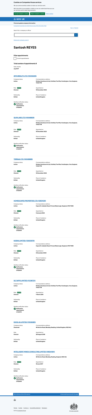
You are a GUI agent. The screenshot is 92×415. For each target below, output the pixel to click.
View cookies (49, 13)
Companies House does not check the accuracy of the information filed (30, 25)
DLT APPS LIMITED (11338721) (24, 281)
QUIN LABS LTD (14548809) (24, 118)
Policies (15, 408)
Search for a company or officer (22, 30)
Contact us (26, 408)
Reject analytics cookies (37, 13)
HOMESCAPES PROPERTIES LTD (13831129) (30, 201)
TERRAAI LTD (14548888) (23, 159)
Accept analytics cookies (21, 13)
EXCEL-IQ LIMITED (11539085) (25, 322)
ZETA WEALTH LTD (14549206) (25, 76)
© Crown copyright (73, 411)
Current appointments (23, 58)
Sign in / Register (74, 27)
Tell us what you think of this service (22, 394)
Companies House (21, 410)
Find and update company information (24, 23)
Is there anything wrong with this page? (69, 394)
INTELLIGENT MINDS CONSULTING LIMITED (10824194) (34, 352)
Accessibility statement (35, 408)
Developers (44, 408)
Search (76, 35)
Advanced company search (21, 40)
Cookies (20, 408)
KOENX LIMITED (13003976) (24, 241)
